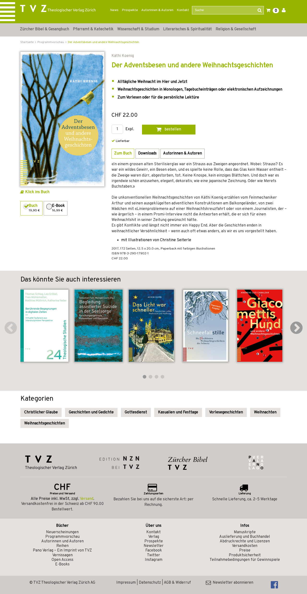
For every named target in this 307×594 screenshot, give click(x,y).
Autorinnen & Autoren (157, 10)
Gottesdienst (136, 412)
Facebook (153, 550)
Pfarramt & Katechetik (93, 29)
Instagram (153, 559)
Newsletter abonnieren (232, 582)
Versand (86, 498)
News (114, 10)
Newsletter (154, 546)
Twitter (153, 555)
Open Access (62, 559)
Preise (244, 550)
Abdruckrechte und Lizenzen (245, 541)
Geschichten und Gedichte (91, 412)
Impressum (126, 582)
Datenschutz (150, 582)
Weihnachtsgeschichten (44, 423)
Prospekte (130, 10)
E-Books (62, 564)
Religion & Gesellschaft (236, 29)
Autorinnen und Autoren (62, 541)
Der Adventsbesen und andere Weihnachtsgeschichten (103, 42)
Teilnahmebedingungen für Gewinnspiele (245, 559)
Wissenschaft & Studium (138, 29)
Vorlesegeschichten (226, 412)
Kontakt (183, 10)
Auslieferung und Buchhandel (244, 536)
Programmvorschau (62, 536)
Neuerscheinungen (62, 532)
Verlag (153, 536)
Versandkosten (244, 546)
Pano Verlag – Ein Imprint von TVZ (62, 550)
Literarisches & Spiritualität (187, 29)
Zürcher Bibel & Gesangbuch (44, 29)
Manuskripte (245, 532)
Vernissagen (62, 555)
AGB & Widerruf (177, 582)
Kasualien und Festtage (178, 412)
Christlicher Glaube (41, 412)
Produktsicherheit (245, 555)
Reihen (62, 546)
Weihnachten (265, 412)
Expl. (129, 129)
